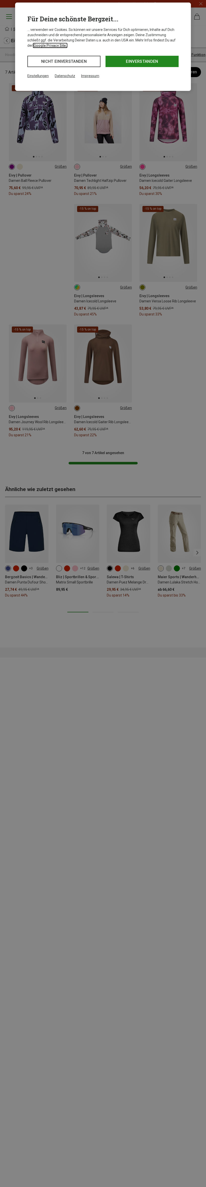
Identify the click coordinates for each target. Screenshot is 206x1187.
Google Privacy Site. (50, 45)
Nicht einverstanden (64, 61)
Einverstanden (142, 61)
